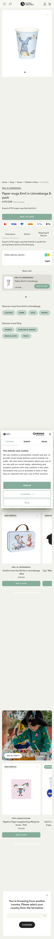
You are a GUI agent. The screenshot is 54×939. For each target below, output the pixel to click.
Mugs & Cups (11, 336)
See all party (13, 756)
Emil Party (44, 182)
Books (44, 313)
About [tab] (44, 441)
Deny (27, 502)
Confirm (27, 924)
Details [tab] (27, 441)
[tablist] (27, 234)
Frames (8, 330)
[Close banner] (50, 434)
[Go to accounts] (44, 4)
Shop (12, 182)
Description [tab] (10, 234)
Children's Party (31, 182)
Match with (27, 271)
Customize (25, 494)
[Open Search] (11, 4)
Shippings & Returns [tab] (43, 234)
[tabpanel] (27, 242)
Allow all (27, 485)
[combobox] (27, 915)
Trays (25, 336)
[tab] (24, 72)
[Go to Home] (27, 4)
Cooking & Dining (27, 330)
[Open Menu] (4, 4)
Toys (33, 313)
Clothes (9, 313)
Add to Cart (27, 217)
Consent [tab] (10, 441)
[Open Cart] (48, 4)
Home (4, 182)
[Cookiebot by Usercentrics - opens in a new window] (33, 434)
